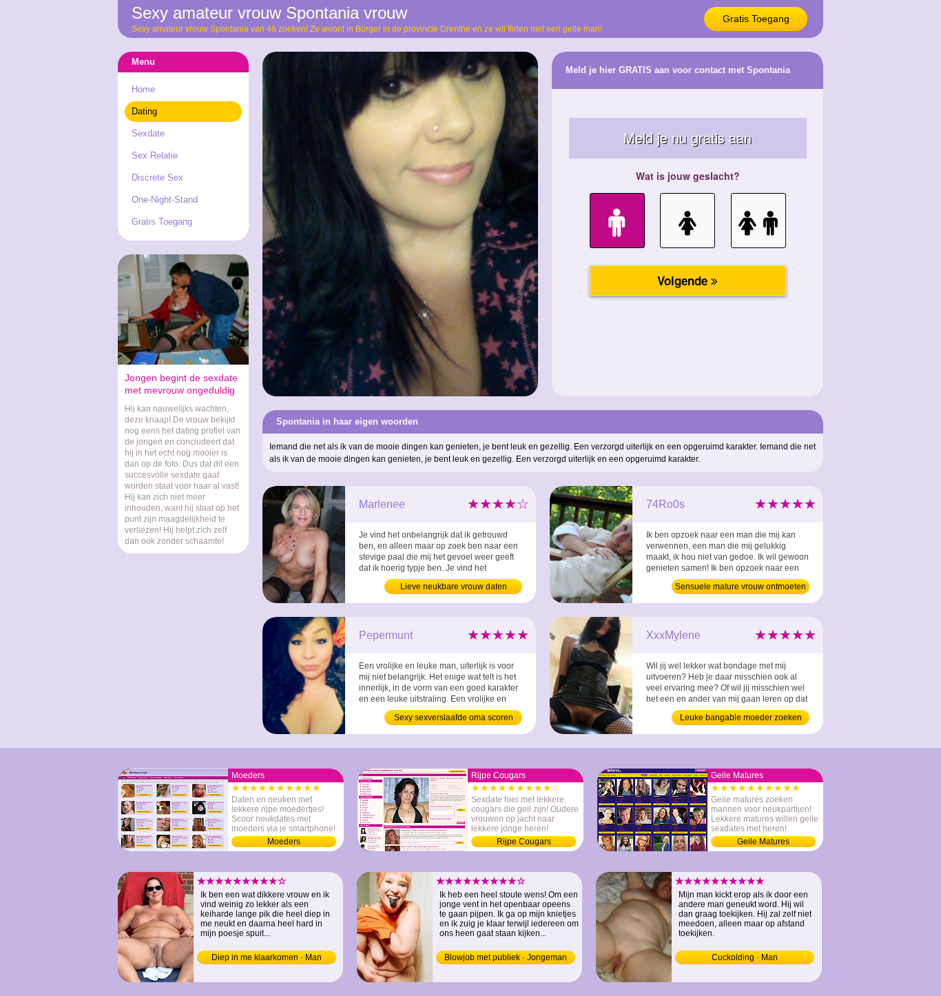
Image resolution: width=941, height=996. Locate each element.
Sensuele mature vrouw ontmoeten (740, 586)
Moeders (283, 841)
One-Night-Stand (165, 199)
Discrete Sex (157, 177)
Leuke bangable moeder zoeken (741, 717)
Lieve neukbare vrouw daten (453, 586)
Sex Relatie (155, 155)
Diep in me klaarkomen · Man (266, 957)
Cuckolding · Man (745, 957)
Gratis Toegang (756, 18)
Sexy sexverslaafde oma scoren (453, 717)
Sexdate (148, 133)
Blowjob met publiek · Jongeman (505, 957)
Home (143, 89)
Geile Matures (763, 841)
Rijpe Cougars (524, 841)
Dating (144, 111)
